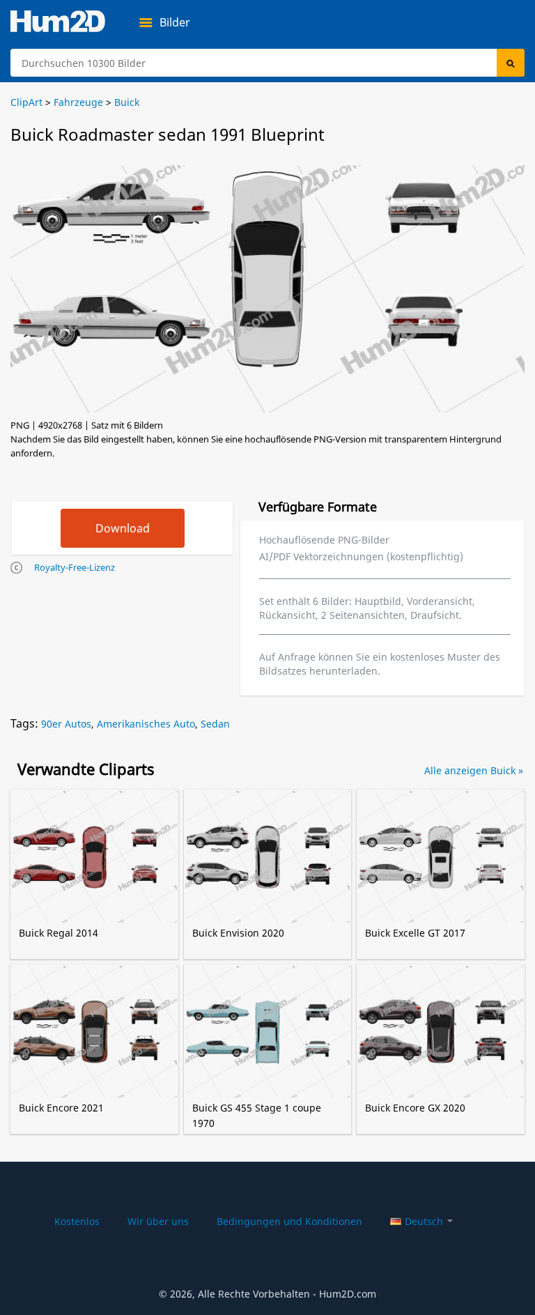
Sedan (215, 723)
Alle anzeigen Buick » (473, 770)
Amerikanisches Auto (146, 723)
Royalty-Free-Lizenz (74, 567)
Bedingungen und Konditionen (289, 1221)
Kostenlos (77, 1221)
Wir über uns (158, 1221)
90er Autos (66, 723)
